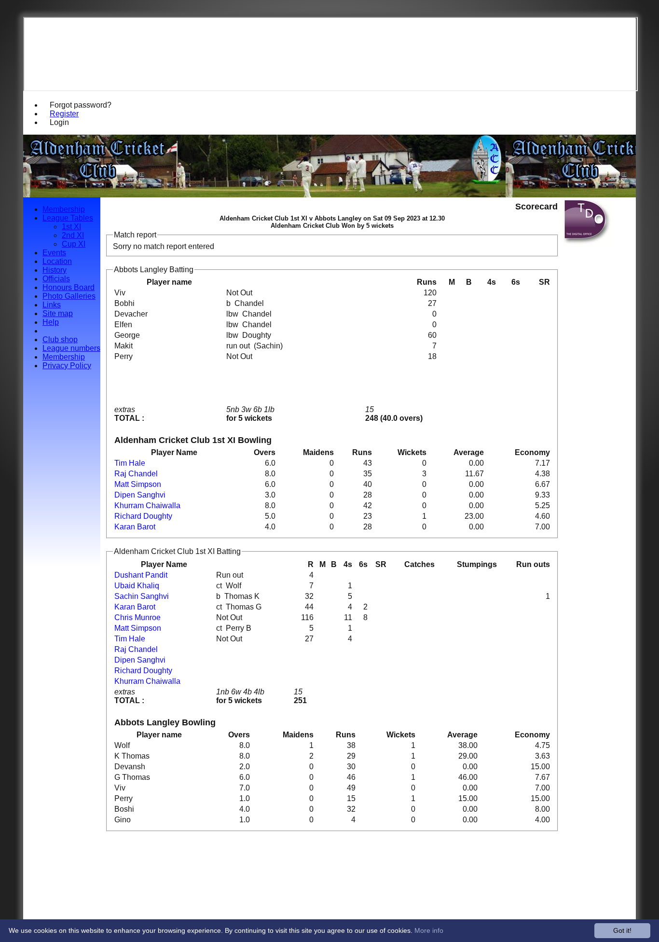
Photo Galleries (69, 296)
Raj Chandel (136, 474)
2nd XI (73, 235)
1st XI (71, 226)
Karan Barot (134, 527)
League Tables (67, 218)
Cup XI (73, 244)
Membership (63, 209)
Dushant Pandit (140, 575)
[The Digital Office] (587, 243)
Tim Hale (129, 463)
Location (57, 261)
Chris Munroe (137, 617)
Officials (56, 279)
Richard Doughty (143, 516)
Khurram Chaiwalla (147, 505)
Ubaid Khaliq (136, 586)
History (54, 270)
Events (54, 253)
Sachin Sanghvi (141, 596)
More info (428, 930)
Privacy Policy (66, 365)
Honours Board (68, 287)
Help (50, 322)
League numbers (71, 348)
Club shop (60, 339)
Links (51, 305)
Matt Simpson (137, 484)
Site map (57, 313)
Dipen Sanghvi (139, 495)
